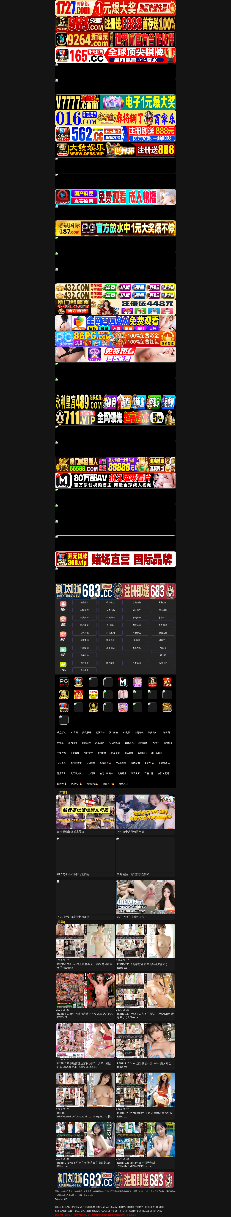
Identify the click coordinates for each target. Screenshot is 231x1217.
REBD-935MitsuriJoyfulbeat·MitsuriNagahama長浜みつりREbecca (85, 1116)
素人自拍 (163, 609)
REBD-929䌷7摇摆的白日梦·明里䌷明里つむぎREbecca (144, 1114)
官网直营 (100, 732)
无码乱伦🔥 (164, 763)
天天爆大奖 (76, 773)
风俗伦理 (163, 662)
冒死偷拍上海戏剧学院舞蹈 (133, 874)
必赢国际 (86, 742)
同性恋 (163, 655)
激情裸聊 (135, 763)
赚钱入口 (123, 783)
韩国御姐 (110, 617)
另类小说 (84, 670)
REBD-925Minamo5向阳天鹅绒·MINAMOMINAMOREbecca (136, 1164)
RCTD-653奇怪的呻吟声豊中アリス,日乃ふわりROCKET (85, 1015)
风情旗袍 (84, 640)
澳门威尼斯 (163, 773)
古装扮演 (84, 632)
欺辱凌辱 (84, 624)
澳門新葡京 (76, 763)
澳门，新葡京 (106, 773)
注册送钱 (139, 732)
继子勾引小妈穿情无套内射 (73, 874)
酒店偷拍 (168, 742)
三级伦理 (84, 609)
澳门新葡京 (156, 752)
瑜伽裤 (137, 640)
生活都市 (84, 662)
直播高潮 (129, 742)
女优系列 (110, 632)
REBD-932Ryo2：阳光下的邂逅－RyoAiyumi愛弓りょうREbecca (145, 1015)
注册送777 (153, 732)
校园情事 (110, 662)
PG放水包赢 (114, 742)
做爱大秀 (135, 773)
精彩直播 (142, 742)
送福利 (166, 732)
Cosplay (136, 609)
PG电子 (126, 732)
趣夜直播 (115, 752)
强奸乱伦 (110, 602)
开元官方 (61, 773)
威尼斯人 (61, 732)
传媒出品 (84, 655)
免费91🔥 (62, 783)
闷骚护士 (163, 640)
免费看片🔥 (105, 763)
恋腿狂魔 (163, 632)
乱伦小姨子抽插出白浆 (130, 916)
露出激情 (110, 647)
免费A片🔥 (76, 783)
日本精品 (110, 609)
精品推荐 (84, 602)
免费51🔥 (149, 763)
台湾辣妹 (84, 617)
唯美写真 (137, 647)
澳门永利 (113, 732)
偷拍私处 (101, 752)
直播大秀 (148, 773)
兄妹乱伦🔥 (92, 783)
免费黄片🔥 (108, 783)
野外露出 (163, 624)
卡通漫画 (84, 647)
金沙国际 (90, 773)
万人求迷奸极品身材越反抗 (73, 916)
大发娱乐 (61, 763)
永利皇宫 (90, 763)
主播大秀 (61, 752)
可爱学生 (137, 632)
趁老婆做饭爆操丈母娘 (70, 831)
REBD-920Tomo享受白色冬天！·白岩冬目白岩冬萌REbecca (85, 965)
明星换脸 (110, 640)
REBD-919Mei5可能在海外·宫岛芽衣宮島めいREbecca (84, 1164)
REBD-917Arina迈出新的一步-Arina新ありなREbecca (144, 1065)
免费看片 (122, 773)
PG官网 (74, 732)
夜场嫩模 (128, 752)
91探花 (110, 624)
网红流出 (137, 624)
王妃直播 (75, 752)
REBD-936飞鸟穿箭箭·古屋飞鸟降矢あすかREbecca (142, 965)
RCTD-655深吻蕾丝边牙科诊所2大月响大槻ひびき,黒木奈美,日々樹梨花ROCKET (84, 1065)
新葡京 (60, 742)
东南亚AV (163, 617)
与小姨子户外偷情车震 (130, 831)
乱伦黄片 (88, 752)
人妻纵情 (137, 662)
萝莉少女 (163, 602)
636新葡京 (121, 763)
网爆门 (163, 647)
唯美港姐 (137, 617)
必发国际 (142, 752)
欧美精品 (137, 602)
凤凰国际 (99, 742)
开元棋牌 (86, 732)
